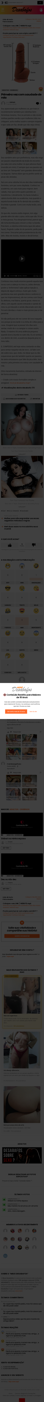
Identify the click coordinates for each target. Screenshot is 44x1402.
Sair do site (33, 711)
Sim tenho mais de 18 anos (16, 711)
